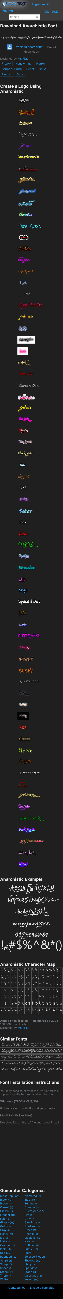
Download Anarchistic (27, 47)
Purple (31, 1249)
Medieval (32, 1237)
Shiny (30, 1264)
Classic (7, 1211)
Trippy (6, 1275)
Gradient (32, 1226)
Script (30, 69)
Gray (5, 1230)
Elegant (7, 1215)
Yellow (31, 1279)
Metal (6, 1241)
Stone (30, 1272)
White (6, 1279)
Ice (4, 1237)
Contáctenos (16, 1287)
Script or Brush (12, 69)
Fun (5, 1218)
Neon (29, 1241)
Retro (29, 1252)
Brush (42, 69)
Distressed (34, 1211)
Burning (31, 1203)
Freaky (6, 63)
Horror (40, 63)
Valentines (33, 1275)
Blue (29, 1199)
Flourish (7, 74)
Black (6, 1199)
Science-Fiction (36, 1256)
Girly (29, 1218)
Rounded (8, 1256)
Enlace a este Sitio (42, 1287)
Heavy (7, 1234)
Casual (6, 1207)
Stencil (6, 1272)
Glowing (32, 1222)
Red (5, 1252)
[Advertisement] (31, 1155)
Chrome (32, 1207)
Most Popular (9, 1196)
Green (30, 1230)
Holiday (31, 1234)
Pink (5, 1249)
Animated (32, 1196)
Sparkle (31, 1268)
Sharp (6, 1264)
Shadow (32, 1260)
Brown (6, 1203)
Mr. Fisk (23, 58)
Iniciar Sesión (51, 11)
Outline (31, 1245)
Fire (28, 1215)
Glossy (7, 1222)
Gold (6, 1226)
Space (6, 1268)
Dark (20, 74)
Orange (7, 1245)
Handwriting (24, 63)
